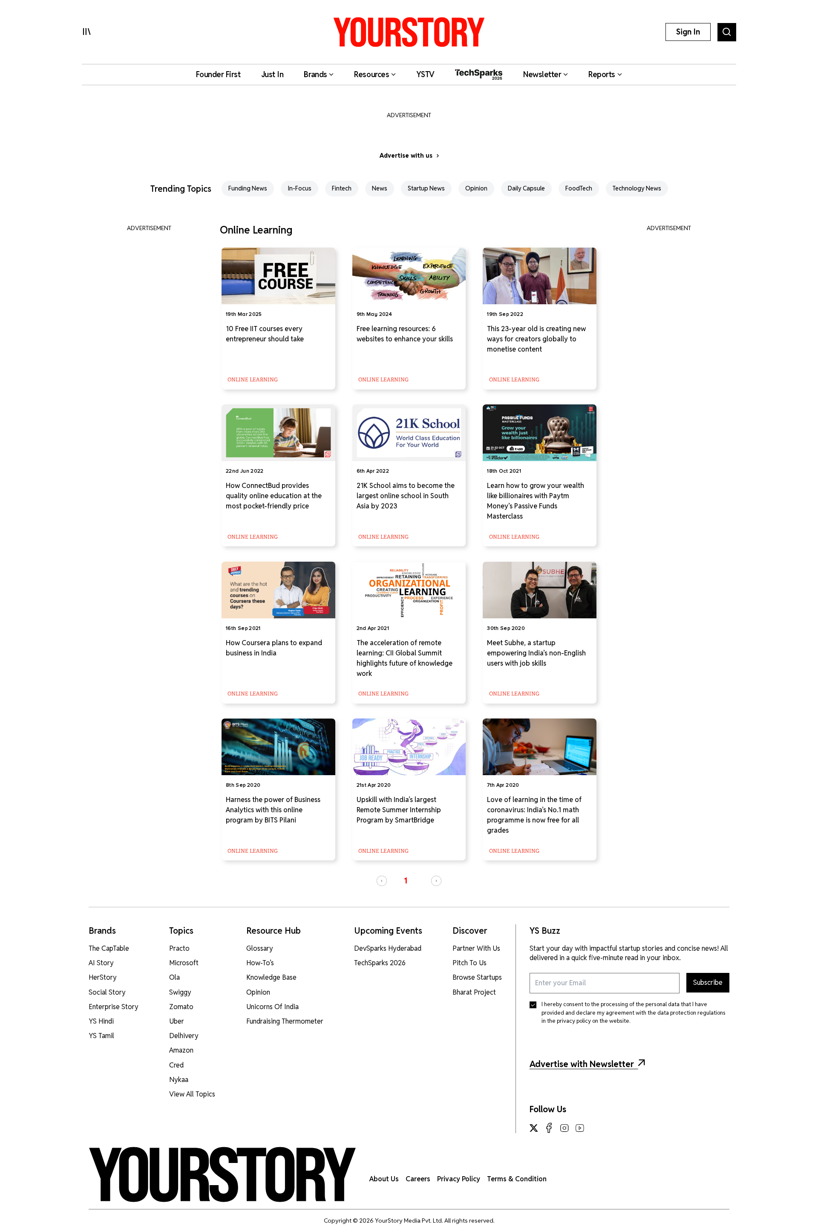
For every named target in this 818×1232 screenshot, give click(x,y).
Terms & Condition (517, 1178)
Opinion (476, 188)
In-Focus (299, 188)
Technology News (637, 188)
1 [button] (405, 881)
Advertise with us (406, 155)
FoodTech (578, 188)
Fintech (341, 188)
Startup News (426, 188)
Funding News (247, 188)
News (379, 188)
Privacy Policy (458, 1178)
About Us (384, 1178)
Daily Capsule (526, 188)
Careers (418, 1178)
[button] (382, 881)
